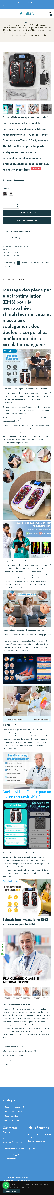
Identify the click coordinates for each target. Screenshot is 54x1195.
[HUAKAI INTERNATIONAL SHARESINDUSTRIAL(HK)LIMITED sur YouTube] (34, 1148)
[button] (4, 109)
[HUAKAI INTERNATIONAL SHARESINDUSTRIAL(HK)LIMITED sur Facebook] (29, 1148)
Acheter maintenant (27, 220)
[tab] (9, 280)
